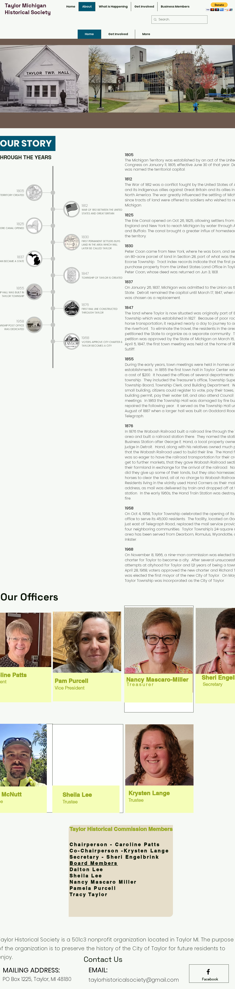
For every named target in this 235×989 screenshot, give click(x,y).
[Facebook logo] (208, 971)
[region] (159, 659)
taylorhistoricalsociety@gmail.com (133, 979)
